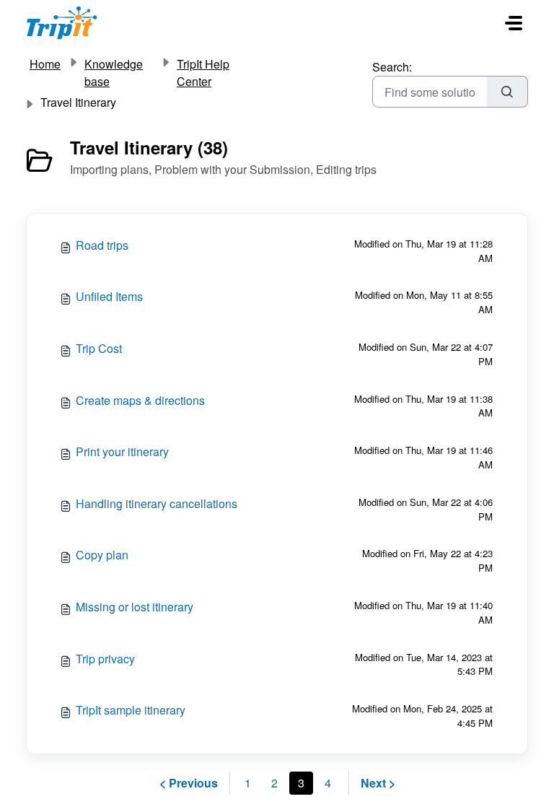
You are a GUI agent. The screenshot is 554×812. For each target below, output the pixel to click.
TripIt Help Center (203, 73)
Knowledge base (113, 73)
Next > (378, 782)
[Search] (507, 92)
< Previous (188, 782)
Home (45, 64)
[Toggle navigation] (513, 23)
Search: (392, 66)
